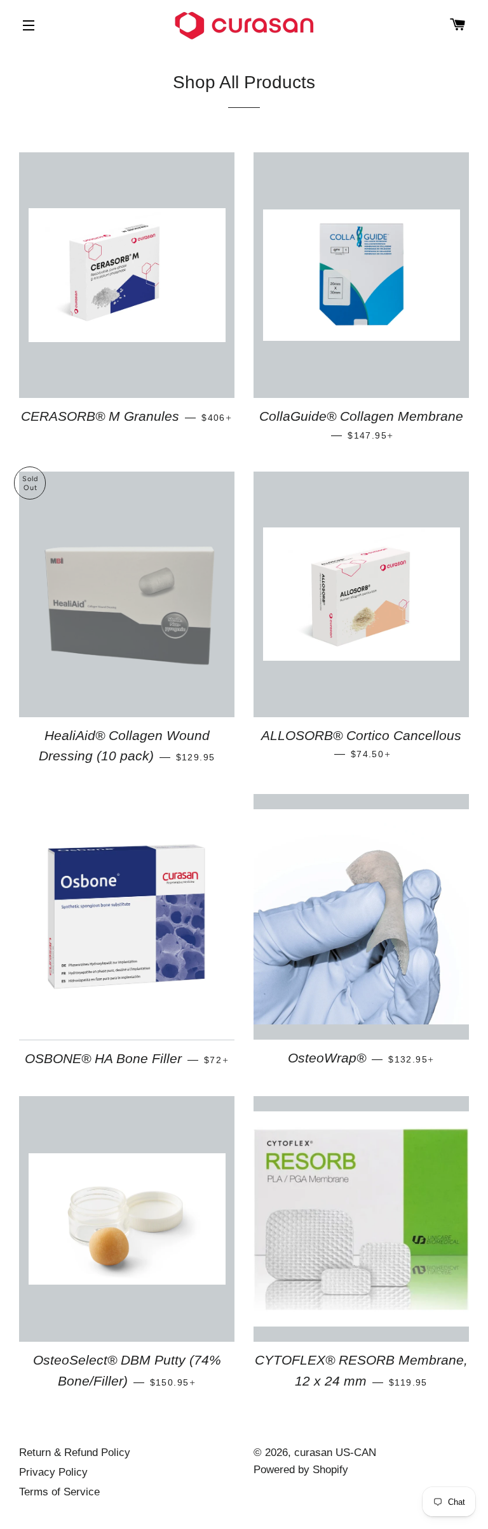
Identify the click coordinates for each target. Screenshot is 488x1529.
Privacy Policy (53, 1472)
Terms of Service (59, 1492)
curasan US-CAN (335, 1452)
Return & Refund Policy (74, 1452)
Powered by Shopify (301, 1470)
